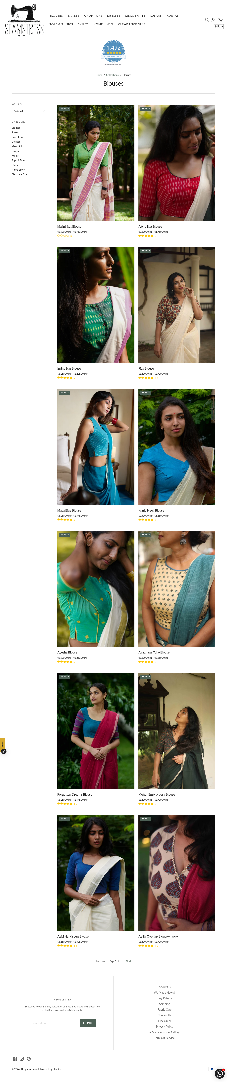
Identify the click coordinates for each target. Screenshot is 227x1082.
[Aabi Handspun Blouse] (95, 873)
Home (99, 74)
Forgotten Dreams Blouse (74, 794)
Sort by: (17, 104)
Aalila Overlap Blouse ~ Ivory (158, 936)
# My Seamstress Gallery (165, 1032)
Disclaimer (164, 1021)
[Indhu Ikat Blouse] (95, 305)
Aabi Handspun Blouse (73, 936)
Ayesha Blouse (67, 652)
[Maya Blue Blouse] (95, 447)
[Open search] (207, 20)
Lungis (156, 15)
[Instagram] (22, 1059)
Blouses (56, 15)
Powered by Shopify (50, 1069)
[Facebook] (15, 1059)
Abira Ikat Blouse (150, 226)
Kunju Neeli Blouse (151, 510)
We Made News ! (164, 992)
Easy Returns (164, 998)
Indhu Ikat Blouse (69, 368)
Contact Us (164, 1015)
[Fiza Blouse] (177, 305)
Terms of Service (164, 1038)
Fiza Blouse (146, 368)
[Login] (213, 20)
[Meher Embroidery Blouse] (177, 731)
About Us (164, 987)
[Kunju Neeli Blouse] (177, 447)
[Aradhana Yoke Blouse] (177, 589)
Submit (88, 1023)
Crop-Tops (93, 15)
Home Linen (103, 24)
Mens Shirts (135, 15)
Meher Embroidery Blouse (156, 794)
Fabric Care (164, 1009)
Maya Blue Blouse (69, 510)
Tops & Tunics (61, 24)
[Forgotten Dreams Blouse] (95, 731)
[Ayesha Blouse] (95, 589)
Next (128, 961)
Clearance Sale (132, 24)
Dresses (113, 15)
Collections (112, 74)
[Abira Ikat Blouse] (177, 163)
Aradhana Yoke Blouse (154, 652)
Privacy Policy (164, 1026)
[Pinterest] (29, 1059)
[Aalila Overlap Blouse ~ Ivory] (177, 873)
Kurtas (173, 15)
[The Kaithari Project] (24, 20)
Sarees (73, 15)
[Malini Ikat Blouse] (95, 163)
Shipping (164, 1004)
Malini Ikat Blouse (69, 226)
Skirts (83, 24)
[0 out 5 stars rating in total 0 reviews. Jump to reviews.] (65, 235)
